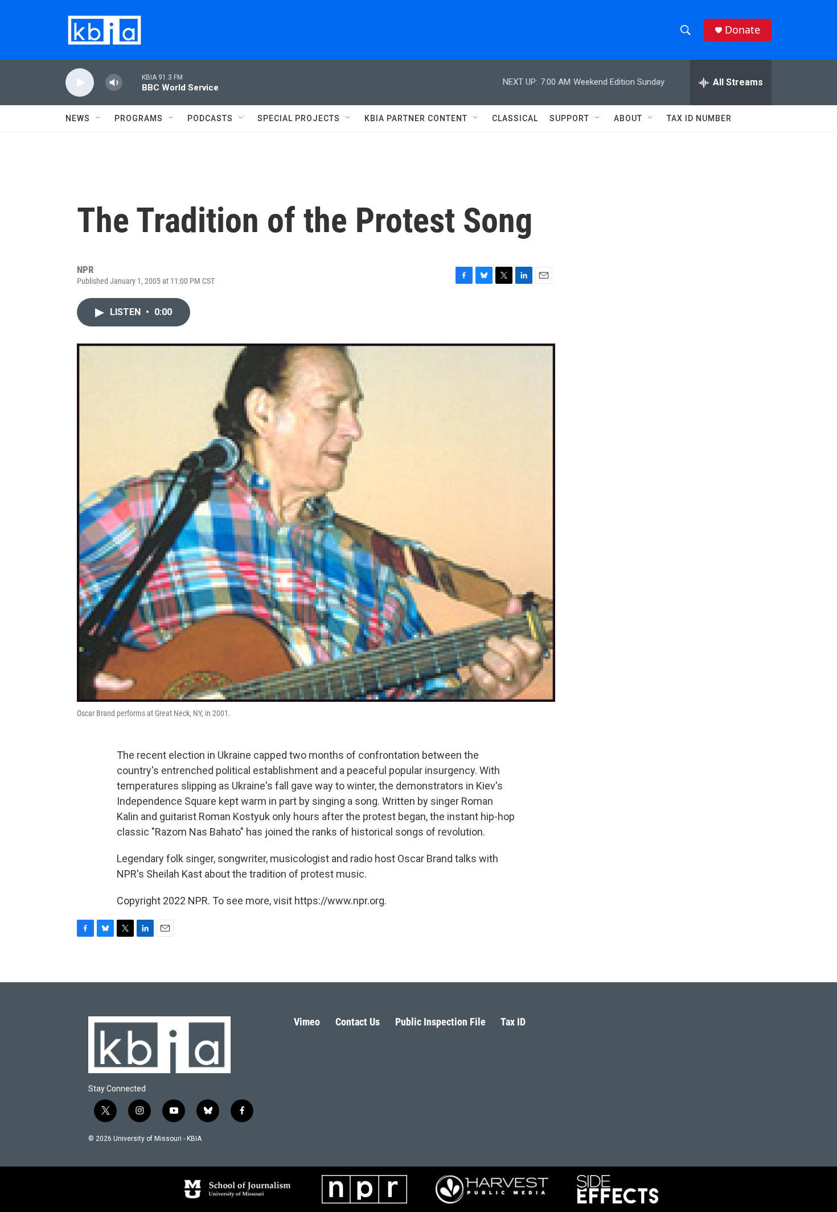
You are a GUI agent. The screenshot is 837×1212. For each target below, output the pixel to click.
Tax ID (513, 1022)
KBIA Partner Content (415, 118)
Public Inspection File (440, 1022)
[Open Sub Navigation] (98, 118)
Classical (515, 118)
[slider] (132, 82)
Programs (138, 118)
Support (569, 118)
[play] (80, 82)
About (628, 118)
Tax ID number (699, 118)
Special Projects (298, 118)
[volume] (114, 83)
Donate (742, 30)
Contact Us (357, 1022)
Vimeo (307, 1022)
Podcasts (210, 118)
